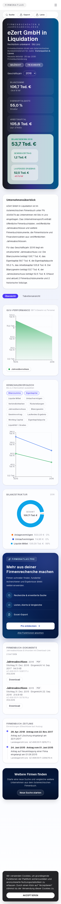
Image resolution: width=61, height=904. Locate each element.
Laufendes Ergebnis (37, 414)
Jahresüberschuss (20, 369)
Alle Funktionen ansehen (31, 632)
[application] (30, 339)
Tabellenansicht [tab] (31, 296)
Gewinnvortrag (15, 414)
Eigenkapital (31, 393)
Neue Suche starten (30, 792)
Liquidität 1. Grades (17, 425)
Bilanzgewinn (37, 409)
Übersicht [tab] (10, 296)
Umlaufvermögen (34, 398)
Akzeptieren (30, 895)
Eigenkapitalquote (36, 420)
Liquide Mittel (14, 398)
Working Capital (15, 420)
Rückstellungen (37, 404)
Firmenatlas (14, 5)
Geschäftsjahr (15, 73)
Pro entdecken (29, 626)
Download (14, 679)
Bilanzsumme (14, 393)
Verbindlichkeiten (16, 404)
